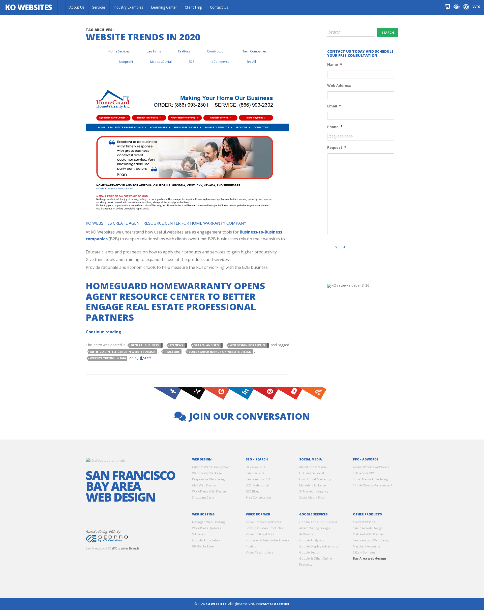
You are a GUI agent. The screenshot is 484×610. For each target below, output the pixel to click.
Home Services (119, 51)
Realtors (184, 51)
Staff (147, 358)
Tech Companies (254, 51)
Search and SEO (206, 345)
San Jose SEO (255, 473)
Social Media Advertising (370, 479)
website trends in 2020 (108, 358)
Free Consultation (258, 497)
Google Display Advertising (318, 546)
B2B (192, 62)
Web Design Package (207, 473)
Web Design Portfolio (247, 345)
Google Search (309, 552)
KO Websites (28, 7)
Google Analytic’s (311, 540)
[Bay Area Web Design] (61, 7)
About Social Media (313, 467)
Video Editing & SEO (260, 534)
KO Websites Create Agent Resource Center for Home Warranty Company (166, 223)
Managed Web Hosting (208, 522)
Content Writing (364, 522)
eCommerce (220, 62)
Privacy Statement (273, 604)
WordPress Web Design (209, 491)
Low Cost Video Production (265, 528)
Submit (340, 247)
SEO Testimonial (257, 485)
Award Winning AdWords (371, 467)
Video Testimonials (259, 552)
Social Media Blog (311, 497)
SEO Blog (252, 491)
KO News (176, 345)
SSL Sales (198, 534)
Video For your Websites (263, 522)
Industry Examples (128, 7)
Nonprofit (126, 62)
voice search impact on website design (220, 352)
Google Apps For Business (318, 522)
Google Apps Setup (206, 540)
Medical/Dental (161, 62)
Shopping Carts (203, 497)
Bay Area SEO (255, 467)
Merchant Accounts (366, 546)
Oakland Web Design (368, 534)
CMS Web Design (204, 485)
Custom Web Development (211, 467)
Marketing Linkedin (312, 485)
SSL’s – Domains (364, 552)
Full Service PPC (364, 473)
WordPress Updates (206, 528)
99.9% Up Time (203, 546)
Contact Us (219, 7)
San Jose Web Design (368, 528)
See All (251, 62)
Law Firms (154, 51)
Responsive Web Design (209, 479)
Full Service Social (311, 473)
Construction (216, 51)
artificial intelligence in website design (123, 352)
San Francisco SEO (98, 548)
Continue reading (106, 332)
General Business (145, 345)
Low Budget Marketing (315, 479)
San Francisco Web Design (371, 540)
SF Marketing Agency (313, 491)
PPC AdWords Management (372, 485)
